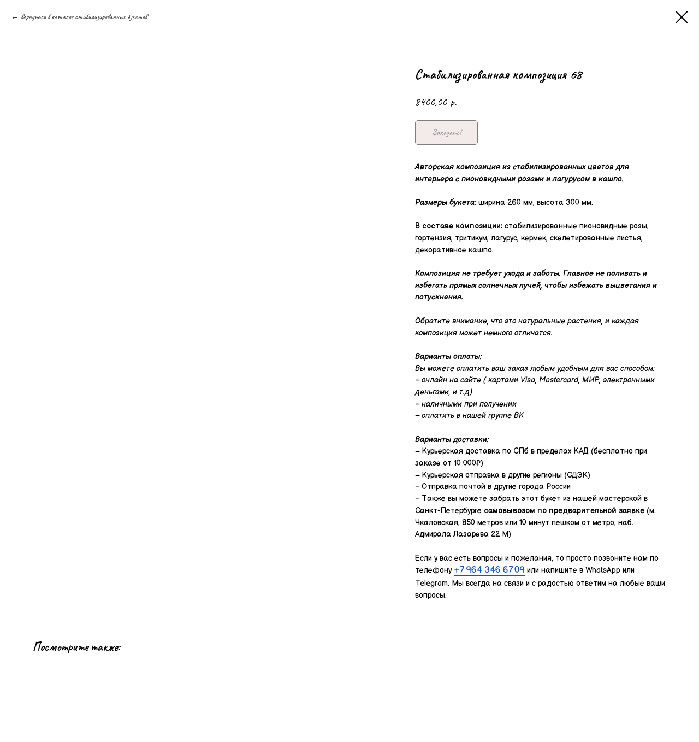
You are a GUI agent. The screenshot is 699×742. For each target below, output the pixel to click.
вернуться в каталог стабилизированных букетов (84, 16)
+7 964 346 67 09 (489, 570)
